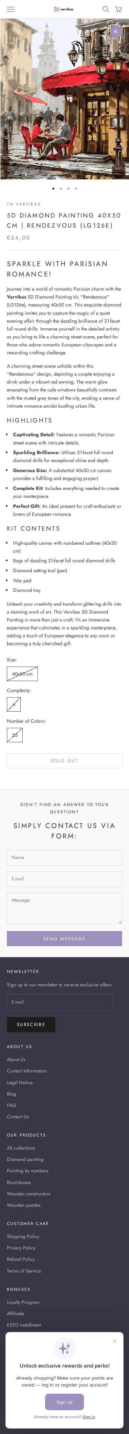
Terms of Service (24, 1270)
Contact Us (18, 1116)
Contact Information (27, 1070)
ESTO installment (24, 1324)
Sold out (64, 760)
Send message (64, 938)
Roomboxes (19, 1182)
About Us (16, 1059)
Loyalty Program (23, 1302)
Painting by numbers (28, 1170)
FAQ (11, 1105)
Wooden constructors (29, 1193)
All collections (21, 1147)
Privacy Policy (21, 1247)
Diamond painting (25, 1159)
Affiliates (15, 1313)
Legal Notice (20, 1082)
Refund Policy (21, 1259)
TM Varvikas (24, 204)
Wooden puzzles (24, 1205)
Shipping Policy (23, 1236)
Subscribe (31, 1024)
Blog (11, 1093)
